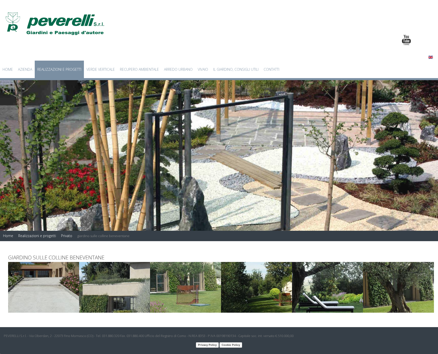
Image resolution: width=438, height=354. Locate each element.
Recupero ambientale (139, 69)
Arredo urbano (178, 69)
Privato (66, 235)
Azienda (25, 69)
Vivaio (203, 69)
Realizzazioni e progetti (59, 69)
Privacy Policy (207, 345)
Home (8, 69)
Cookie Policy (231, 345)
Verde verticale (100, 69)
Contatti (271, 69)
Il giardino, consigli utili (236, 69)
